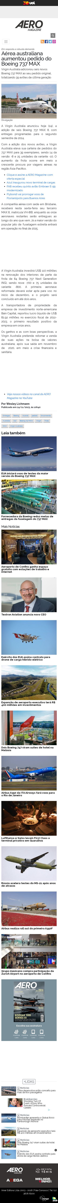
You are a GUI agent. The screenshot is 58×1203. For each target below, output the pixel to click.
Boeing (16, 416)
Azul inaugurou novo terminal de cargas (31, 182)
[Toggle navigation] (6, 41)
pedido (34, 416)
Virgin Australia (16, 426)
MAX (5, 426)
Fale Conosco (41, 1190)
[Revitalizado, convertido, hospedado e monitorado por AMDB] (54, 1199)
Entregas (6, 416)
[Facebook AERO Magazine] (46, 41)
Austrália (6, 421)
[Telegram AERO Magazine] (50, 41)
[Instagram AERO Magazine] (54, 41)
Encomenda (46, 416)
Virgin (38, 421)
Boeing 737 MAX (26, 421)
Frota (47, 421)
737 (14, 421)
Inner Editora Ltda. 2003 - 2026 (17, 1190)
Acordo (25, 416)
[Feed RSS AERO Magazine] (42, 41)
